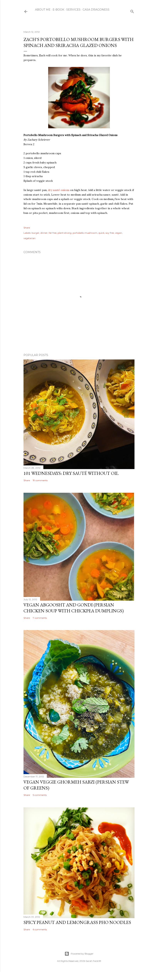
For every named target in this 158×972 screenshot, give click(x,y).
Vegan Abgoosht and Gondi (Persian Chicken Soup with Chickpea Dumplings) (74, 608)
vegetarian (29, 238)
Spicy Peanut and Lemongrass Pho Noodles (77, 922)
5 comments (40, 795)
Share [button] (27, 227)
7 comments (40, 617)
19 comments (40, 480)
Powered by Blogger (82, 953)
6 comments (40, 929)
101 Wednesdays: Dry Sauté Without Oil (71, 473)
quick (101, 232)
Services (73, 9)
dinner (44, 232)
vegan (118, 232)
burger (35, 232)
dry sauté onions (58, 190)
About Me (42, 9)
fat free (52, 232)
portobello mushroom (85, 232)
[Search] (132, 10)
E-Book (58, 9)
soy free (110, 232)
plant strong (64, 232)
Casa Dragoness (96, 9)
